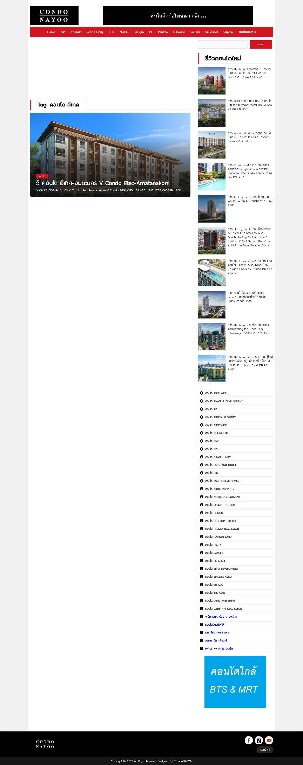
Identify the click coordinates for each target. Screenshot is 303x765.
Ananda (75, 32)
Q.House (179, 32)
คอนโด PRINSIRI (214, 513)
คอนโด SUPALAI (214, 585)
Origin (139, 32)
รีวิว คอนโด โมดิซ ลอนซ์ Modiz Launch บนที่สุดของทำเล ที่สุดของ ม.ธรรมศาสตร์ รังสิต (247, 297)
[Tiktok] (259, 740)
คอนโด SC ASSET (215, 561)
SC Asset (211, 32)
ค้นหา (260, 44)
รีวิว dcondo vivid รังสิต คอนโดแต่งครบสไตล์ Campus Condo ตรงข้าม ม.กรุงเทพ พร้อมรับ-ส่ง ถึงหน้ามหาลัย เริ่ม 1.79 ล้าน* (250, 171)
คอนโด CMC (212, 441)
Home (51, 32)
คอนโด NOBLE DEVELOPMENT (222, 497)
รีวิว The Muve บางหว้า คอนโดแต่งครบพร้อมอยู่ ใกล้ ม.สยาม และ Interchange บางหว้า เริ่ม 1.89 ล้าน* (249, 329)
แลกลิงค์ (265, 750)
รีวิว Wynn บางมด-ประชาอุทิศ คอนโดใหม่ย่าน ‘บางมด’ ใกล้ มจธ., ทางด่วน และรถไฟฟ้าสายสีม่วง (249, 137)
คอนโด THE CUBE (215, 593)
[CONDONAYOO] (54, 15)
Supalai (228, 32)
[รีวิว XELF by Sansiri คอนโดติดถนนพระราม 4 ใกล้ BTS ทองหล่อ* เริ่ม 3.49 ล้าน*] (211, 208)
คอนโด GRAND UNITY (218, 457)
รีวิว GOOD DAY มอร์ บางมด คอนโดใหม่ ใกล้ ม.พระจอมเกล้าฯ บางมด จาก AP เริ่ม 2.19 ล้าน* (250, 105)
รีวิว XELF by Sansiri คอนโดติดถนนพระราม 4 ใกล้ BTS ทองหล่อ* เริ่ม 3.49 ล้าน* (250, 201)
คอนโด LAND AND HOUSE (220, 465)
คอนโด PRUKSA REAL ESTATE (222, 529)
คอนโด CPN (211, 449)
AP (63, 32)
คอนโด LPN (211, 473)
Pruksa (163, 32)
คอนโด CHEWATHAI (216, 433)
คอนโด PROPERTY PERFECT (220, 521)
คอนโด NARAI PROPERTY (219, 489)
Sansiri (195, 32)
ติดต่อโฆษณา (247, 32)
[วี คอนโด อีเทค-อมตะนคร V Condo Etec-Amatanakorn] (110, 159)
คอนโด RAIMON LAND (218, 537)
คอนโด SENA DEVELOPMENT (221, 569)
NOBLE (124, 32)
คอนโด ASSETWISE (216, 393)
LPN (111, 32)
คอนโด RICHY (213, 545)
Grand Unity (95, 32)
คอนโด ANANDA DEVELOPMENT (224, 401)
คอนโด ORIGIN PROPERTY (220, 505)
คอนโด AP (211, 409)
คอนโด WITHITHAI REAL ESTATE (223, 608)
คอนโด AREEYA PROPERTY (220, 417)
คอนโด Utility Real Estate (220, 600)
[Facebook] (249, 740)
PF (151, 32)
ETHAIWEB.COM (183, 761)
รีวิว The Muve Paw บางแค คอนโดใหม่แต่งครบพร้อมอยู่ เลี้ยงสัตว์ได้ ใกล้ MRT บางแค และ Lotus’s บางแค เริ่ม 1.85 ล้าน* (250, 363)
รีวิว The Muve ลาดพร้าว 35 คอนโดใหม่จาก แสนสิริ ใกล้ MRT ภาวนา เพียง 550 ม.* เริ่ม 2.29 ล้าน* (249, 73)
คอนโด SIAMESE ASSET (218, 577)
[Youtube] (269, 740)
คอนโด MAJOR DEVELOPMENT (223, 481)
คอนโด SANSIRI (214, 553)
